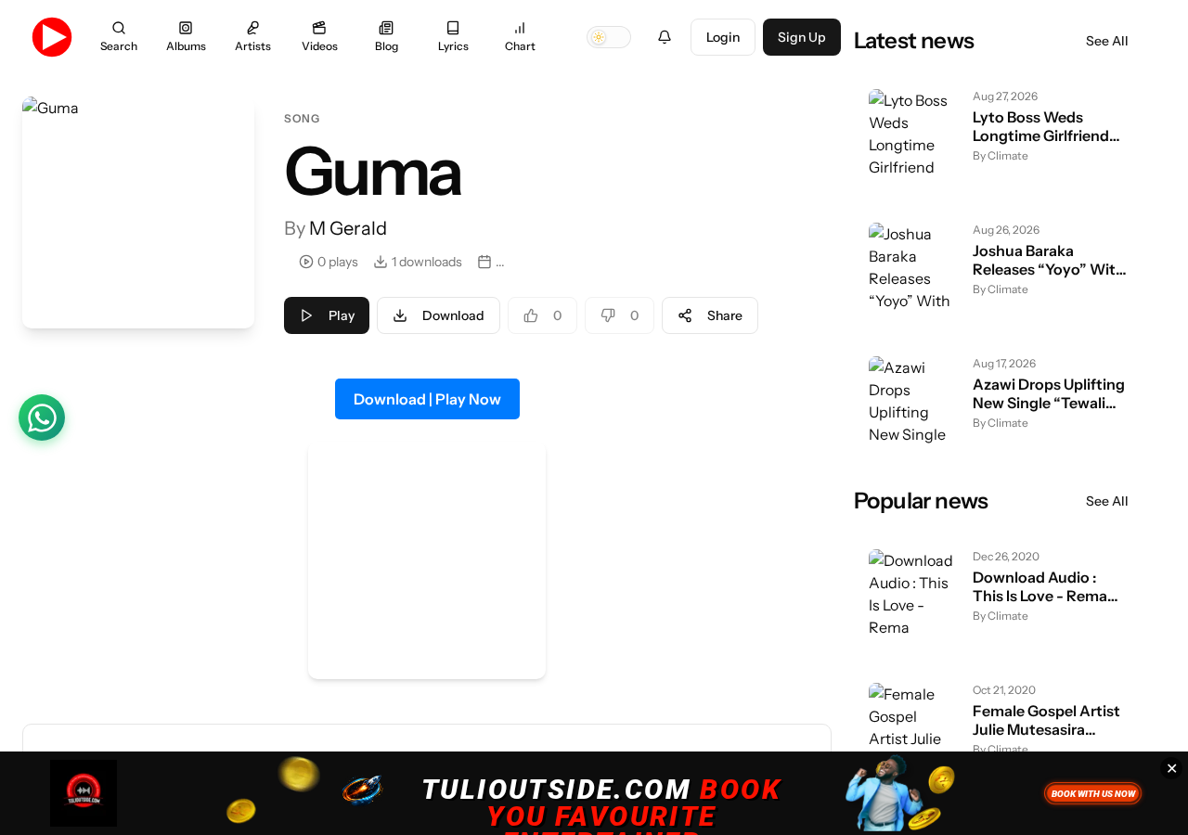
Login (723, 37)
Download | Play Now (427, 399)
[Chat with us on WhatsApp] (42, 417)
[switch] (609, 37)
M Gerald (348, 228)
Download (453, 315)
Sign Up (802, 37)
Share (724, 315)
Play (342, 315)
